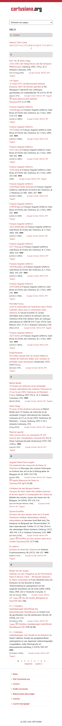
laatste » (38, 664)
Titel (19, 42)
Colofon (16, 699)
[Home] (26, 10)
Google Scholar (34, 73)
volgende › (28, 664)
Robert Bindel (15, 383)
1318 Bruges (15, 110)
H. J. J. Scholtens (16, 606)
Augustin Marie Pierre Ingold (21, 462)
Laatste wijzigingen (21, 704)
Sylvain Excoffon (16, 511)
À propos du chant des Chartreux (23, 549)
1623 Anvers (14, 335)
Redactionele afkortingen (24, 694)
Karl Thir (13, 60)
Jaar (25, 42)
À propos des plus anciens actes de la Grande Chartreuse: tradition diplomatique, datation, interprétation (29, 517)
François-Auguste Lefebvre (21, 107)
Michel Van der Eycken (19, 570)
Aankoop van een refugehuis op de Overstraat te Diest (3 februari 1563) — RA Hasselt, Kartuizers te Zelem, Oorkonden (30, 576)
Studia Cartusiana (20, 689)
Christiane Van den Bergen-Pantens (24, 488)
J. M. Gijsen (13, 80)
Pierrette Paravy (16, 303)
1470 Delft (14, 286)
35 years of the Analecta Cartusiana (24, 409)
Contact (16, 684)
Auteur (12, 42)
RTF (48, 73)
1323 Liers (14, 150)
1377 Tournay (15, 246)
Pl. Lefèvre (14, 546)
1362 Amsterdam (16, 226)
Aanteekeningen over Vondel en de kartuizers (29, 635)
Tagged (12, 76)
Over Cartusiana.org (21, 679)
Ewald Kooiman (15, 352)
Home (15, 674)
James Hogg (25, 60)
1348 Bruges (15, 206)
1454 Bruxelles (16, 266)
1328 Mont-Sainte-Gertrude (21, 186)
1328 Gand (14, 170)
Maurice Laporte (16, 432)
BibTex (43, 73)
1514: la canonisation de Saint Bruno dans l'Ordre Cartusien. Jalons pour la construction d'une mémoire (30, 309)
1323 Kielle (14, 130)
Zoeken (16, 35)
